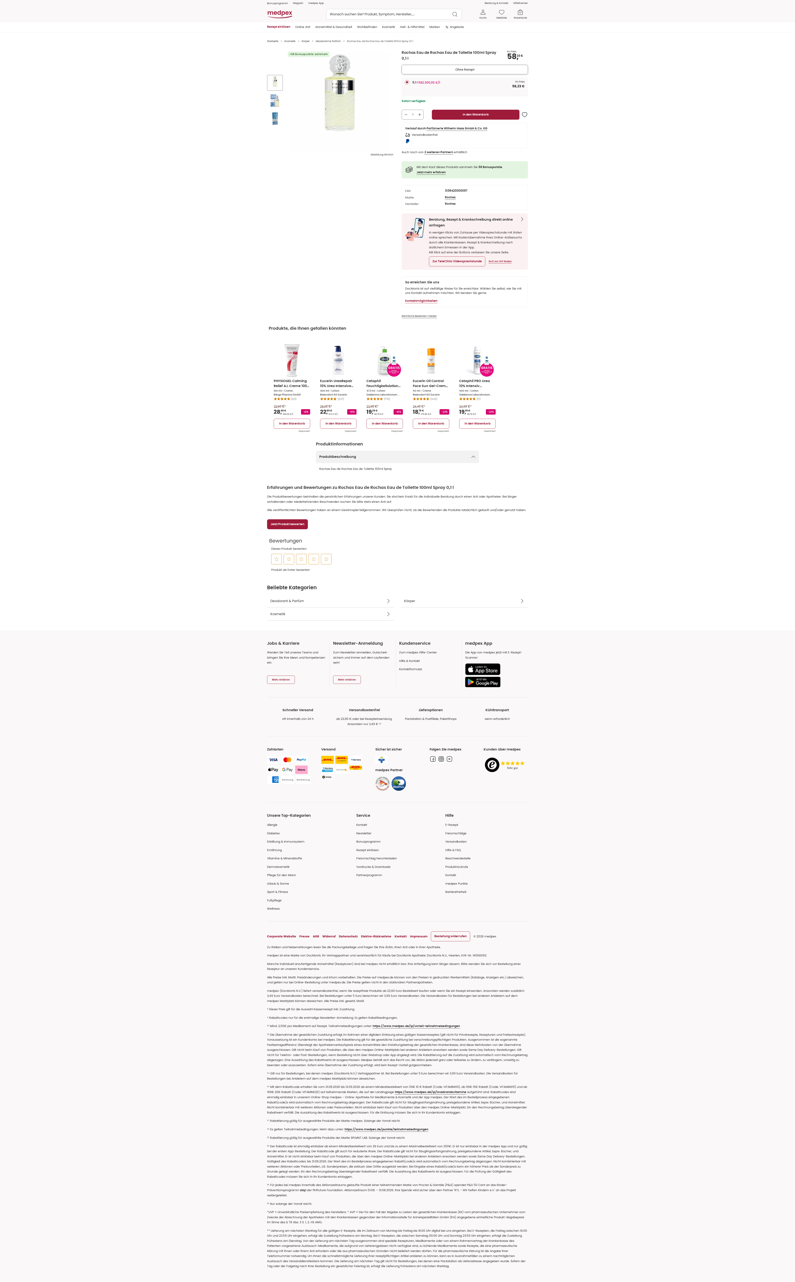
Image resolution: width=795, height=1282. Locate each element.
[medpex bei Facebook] (433, 759)
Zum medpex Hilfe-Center (418, 652)
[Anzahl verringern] (406, 114)
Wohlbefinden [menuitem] (367, 27)
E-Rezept (451, 825)
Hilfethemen (520, 3)
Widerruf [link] (329, 936)
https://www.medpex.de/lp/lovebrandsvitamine (430, 1092)
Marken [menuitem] (434, 27)
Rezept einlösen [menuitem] (278, 26)
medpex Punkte (456, 884)
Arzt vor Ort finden (500, 261)
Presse (304, 936)
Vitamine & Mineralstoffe (284, 858)
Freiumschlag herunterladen (376, 858)
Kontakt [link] (450, 875)
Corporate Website (281, 936)
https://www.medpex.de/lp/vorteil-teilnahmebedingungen (416, 1026)
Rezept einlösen (367, 850)
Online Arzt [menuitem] (302, 27)
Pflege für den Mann (281, 875)
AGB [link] (316, 936)
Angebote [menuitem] (457, 27)
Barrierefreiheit (455, 892)
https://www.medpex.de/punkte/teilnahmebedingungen (386, 1129)
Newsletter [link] (363, 833)
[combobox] (394, 14)
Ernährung (274, 850)
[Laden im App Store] (495, 669)
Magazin (298, 3)
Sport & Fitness (277, 892)
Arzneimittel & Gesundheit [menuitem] (333, 27)
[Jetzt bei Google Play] (495, 682)
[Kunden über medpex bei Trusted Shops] (506, 765)
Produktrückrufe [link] (456, 867)
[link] (382, 783)
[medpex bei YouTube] (449, 759)
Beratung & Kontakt (496, 3)
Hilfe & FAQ (453, 850)
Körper (306, 41)
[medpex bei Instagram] (441, 759)
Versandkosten (456, 841)
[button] (457, 261)
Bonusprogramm (368, 841)
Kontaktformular (410, 669)
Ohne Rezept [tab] (465, 69)
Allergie (272, 825)
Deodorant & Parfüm (328, 41)
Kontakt (361, 825)
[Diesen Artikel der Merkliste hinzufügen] (524, 114)
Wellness (273, 909)
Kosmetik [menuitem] (388, 27)
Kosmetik (289, 41)
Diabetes (273, 833)
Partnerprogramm (369, 875)
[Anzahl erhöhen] (419, 114)
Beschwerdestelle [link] (458, 858)
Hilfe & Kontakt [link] (409, 661)
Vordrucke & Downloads (373, 867)
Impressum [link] (419, 936)
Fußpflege (274, 900)
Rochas (450, 197)
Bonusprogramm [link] (277, 3)
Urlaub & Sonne (278, 884)
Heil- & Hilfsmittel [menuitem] (412, 27)
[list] (275, 101)
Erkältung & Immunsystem (285, 841)
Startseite (272, 41)
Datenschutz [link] (348, 936)
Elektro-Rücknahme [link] (376, 936)
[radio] (407, 82)
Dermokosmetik (278, 867)
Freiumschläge (455, 833)
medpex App (316, 3)
